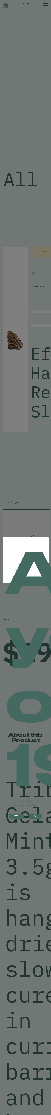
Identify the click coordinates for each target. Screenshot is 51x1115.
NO (35, 816)
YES (16, 816)
